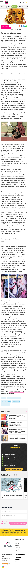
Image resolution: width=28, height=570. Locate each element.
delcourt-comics (6, 401)
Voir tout (25, 411)
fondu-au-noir (5, 404)
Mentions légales (18, 558)
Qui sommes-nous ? (7, 558)
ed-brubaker (17, 398)
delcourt (9, 398)
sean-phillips (16, 401)
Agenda (17, 550)
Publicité (4, 560)
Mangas (17, 545)
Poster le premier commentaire (18, 523)
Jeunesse (17, 547)
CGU (16, 562)
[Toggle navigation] (1, 2)
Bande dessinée (19, 541)
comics (4, 398)
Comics (17, 543)
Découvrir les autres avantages (14, 469)
